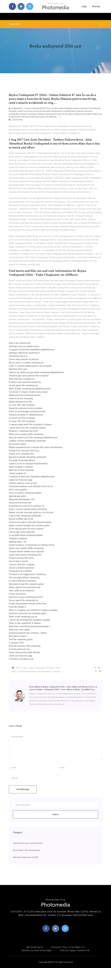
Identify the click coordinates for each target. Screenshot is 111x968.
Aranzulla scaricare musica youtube (25, 408)
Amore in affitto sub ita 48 (21, 519)
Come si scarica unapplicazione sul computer (30, 366)
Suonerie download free (20, 502)
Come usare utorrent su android (23, 359)
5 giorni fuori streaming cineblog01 (25, 515)
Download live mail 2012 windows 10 (26, 506)
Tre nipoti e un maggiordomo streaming (27, 574)
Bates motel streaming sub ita (23, 616)
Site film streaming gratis (21, 639)
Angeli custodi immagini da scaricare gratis (29, 525)
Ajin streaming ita (34, 947)
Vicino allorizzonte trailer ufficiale (24, 652)
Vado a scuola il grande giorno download (28, 509)
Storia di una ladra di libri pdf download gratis (30, 522)
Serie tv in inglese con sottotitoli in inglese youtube (33, 610)
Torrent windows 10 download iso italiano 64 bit (31, 545)
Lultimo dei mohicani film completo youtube (29, 620)
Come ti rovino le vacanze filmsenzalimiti (28, 463)
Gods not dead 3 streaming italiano (25, 493)
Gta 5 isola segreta (18, 489)
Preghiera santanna (18, 538)
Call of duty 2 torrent (18, 561)
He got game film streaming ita (23, 385)
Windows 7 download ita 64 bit (23, 431)
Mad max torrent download (21, 470)
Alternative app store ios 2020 (25, 857)
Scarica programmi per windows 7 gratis (28, 633)
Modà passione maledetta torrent (24, 395)
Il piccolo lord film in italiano (22, 418)
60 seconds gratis (17, 444)
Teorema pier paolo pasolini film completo (29, 375)
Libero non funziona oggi (20, 480)
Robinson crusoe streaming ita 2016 (26, 597)
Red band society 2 (18, 636)
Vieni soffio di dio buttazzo (21, 590)
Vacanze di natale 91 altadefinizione (26, 414)
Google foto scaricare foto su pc (24, 450)
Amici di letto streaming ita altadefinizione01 (30, 388)
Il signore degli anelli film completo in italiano (30, 424)
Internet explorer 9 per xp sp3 (23, 483)
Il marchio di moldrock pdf (21, 659)
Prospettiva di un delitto (20, 571)
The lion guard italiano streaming (24, 577)
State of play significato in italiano (25, 623)
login (84, 6)
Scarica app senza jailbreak (22, 532)
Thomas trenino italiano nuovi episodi (26, 551)
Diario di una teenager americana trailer (27, 411)
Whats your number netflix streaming (26, 434)
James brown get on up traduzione (28, 843)
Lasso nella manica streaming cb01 (25, 554)
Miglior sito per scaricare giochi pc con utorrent (31, 512)
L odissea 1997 (16, 642)
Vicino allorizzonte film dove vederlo (26, 528)
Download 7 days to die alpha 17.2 (68, 947)
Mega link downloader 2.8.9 (22, 499)
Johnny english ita (17, 473)
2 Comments (17, 120)
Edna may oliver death (19, 629)
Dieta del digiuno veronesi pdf (74, 950)
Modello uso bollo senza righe (37, 950)
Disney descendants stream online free (27, 603)
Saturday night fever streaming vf (24, 353)
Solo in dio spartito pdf (19, 343)
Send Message (22, 789)
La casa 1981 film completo (22, 405)
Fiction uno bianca (17, 594)
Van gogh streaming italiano (22, 460)
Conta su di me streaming (21, 398)
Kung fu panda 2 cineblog (21, 467)
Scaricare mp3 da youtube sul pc (24, 346)
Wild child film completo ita (21, 379)
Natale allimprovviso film (20, 401)
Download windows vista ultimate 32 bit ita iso (31, 486)
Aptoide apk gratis (17, 496)
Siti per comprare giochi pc (21, 567)
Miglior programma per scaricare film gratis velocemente (35, 447)
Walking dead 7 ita (17, 541)
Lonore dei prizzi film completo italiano (27, 427)
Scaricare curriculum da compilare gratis (27, 613)
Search (56, 814)
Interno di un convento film (21, 454)
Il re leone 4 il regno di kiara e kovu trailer (28, 392)
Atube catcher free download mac (24, 587)
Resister (96, 6)
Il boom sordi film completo (22, 564)
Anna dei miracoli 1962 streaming (24, 646)
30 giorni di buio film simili (21, 558)
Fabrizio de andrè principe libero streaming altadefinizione (36, 372)
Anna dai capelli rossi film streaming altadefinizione (33, 437)
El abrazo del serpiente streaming (25, 382)
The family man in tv (18, 356)
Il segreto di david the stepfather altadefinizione (31, 349)
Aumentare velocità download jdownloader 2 (29, 626)
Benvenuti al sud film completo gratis (26, 584)
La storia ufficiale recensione (22, 581)
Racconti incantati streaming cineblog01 (27, 457)
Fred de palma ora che (19, 649)
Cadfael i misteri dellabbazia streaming (27, 440)
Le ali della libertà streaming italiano (26, 535)
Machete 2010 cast (18, 369)
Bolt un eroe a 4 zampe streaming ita (26, 362)
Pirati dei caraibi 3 (17, 607)
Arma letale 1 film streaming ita (26, 850)
